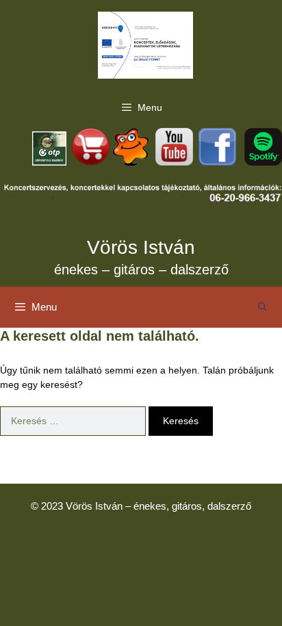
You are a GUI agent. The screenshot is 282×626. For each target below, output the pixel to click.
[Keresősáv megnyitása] (262, 307)
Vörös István (141, 247)
